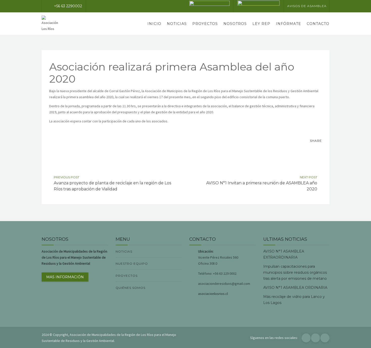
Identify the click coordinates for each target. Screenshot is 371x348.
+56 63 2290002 (68, 6)
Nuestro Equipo (132, 263)
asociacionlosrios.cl (213, 293)
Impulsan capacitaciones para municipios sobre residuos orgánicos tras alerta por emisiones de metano (295, 272)
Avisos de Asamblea (307, 6)
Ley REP (261, 23)
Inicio (154, 23)
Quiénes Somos (130, 288)
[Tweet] (317, 149)
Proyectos (205, 23)
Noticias (177, 23)
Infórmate (288, 23)
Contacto (318, 23)
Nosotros (235, 23)
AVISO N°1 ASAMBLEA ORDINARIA (295, 287)
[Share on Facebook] (306, 149)
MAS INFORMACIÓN (65, 277)
